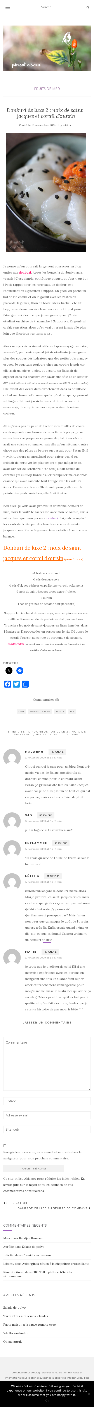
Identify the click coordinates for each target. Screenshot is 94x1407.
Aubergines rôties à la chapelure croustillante (55, 1264)
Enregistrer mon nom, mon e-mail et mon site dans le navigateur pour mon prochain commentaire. (42, 1155)
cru (21, 711)
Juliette (8, 1255)
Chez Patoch (16, 1203)
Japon (60, 711)
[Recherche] (88, 7)
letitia (67, 125)
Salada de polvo (33, 1247)
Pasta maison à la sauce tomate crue (29, 1325)
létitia (32, 876)
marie (31, 951)
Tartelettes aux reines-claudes (25, 1316)
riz (72, 711)
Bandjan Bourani (30, 1238)
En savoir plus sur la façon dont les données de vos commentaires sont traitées (44, 1185)
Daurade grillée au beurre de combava (53, 1208)
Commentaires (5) (46, 700)
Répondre (57, 751)
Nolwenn (34, 751)
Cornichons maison (37, 1255)
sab (28, 815)
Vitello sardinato (15, 1333)
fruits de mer (47, 89)
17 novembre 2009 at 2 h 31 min (43, 757)
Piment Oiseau (13, 1272)
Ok (47, 1400)
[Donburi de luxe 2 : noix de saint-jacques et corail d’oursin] (46, 192)
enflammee (36, 843)
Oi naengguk (12, 1342)
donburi (52, 518)
